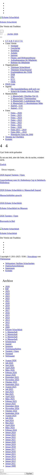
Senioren (9, 346)
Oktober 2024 (11, 411)
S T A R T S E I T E (14, 41)
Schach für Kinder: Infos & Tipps (25, 91)
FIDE (13, 82)
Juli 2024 (9, 418)
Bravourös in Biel (7, 221)
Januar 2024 (10, 432)
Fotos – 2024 (16, 118)
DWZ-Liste (10, 84)
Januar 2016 (10, 451)
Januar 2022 (10, 437)
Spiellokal (15, 50)
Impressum (10, 268)
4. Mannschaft (28, 190)
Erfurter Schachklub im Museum (13, 208)
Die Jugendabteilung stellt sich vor (25, 89)
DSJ (12, 77)
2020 (7, 303)
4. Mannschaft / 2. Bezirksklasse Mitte (27, 103)
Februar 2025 (11, 401)
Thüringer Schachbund (20, 67)
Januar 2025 (10, 404)
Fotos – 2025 (16, 115)
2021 (7, 301)
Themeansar (5, 259)
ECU (13, 79)
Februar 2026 (11, 372)
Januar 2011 (10, 463)
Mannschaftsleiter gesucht (11, 195)
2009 (7, 327)
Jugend (8, 175)
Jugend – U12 (17, 108)
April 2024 (10, 425)
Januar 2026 (10, 375)
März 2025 (10, 399)
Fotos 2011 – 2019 (18, 130)
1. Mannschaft (11, 332)
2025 (7, 291)
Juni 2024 (9, 420)
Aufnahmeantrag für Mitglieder (24, 60)
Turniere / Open (18, 175)
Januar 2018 (10, 447)
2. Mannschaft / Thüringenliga (23, 98)
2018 (7, 308)
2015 (7, 315)
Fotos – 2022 (16, 122)
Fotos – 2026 (16, 113)
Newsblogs (32, 256)
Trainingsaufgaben (13, 349)
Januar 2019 (10, 444)
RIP (7, 289)
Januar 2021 (10, 440)
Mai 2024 (9, 423)
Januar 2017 (10, 449)
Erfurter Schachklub (8, 22)
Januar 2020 (10, 442)
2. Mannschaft (11, 334)
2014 (7, 317)
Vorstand (14, 46)
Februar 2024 (11, 430)
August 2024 (10, 416)
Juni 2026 (9, 365)
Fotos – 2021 (16, 125)
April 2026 (10, 368)
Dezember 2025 (12, 377)
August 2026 (10, 360)
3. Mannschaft (11, 337)
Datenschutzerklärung (14, 266)
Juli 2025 (9, 389)
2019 (7, 306)
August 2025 (10, 387)
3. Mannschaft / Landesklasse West (25, 101)
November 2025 (12, 380)
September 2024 (12, 413)
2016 (7, 313)
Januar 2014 (10, 456)
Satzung (14, 55)
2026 (2, 175)
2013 (7, 320)
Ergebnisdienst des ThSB (21, 72)
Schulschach (10, 341)
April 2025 (10, 396)
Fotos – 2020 (16, 127)
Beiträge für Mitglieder (20, 62)
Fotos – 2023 (16, 120)
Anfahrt (14, 53)
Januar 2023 (10, 435)
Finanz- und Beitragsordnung (23, 58)
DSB (13, 74)
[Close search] (1, 470)
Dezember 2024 (12, 406)
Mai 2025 (9, 394)
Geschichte (15, 48)
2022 (7, 298)
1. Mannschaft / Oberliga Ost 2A (24, 96)
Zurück (3, 164)
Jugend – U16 (17, 106)
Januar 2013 (10, 459)
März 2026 (10, 370)
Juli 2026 (9, 363)
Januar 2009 (10, 466)
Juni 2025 (9, 392)
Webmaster (10, 356)
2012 (7, 322)
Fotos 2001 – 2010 (19, 132)
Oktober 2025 (11, 382)
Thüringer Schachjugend (21, 70)
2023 (7, 296)
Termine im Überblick (14, 137)
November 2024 (12, 408)
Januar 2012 (10, 461)
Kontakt (8, 139)
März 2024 (10, 428)
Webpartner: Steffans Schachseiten (19, 263)
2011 (7, 325)
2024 (7, 294)
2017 (7, 310)
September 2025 (12, 384)
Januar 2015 (10, 454)
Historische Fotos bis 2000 (22, 134)
